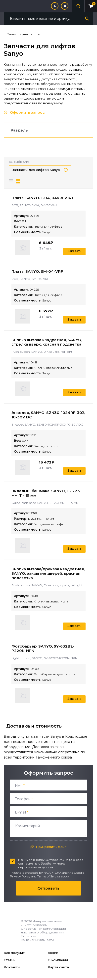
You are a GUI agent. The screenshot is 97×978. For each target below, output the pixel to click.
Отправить (48, 888)
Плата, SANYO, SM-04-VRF (37, 271)
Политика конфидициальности (37, 938)
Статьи (9, 960)
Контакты (12, 967)
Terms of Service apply (53, 876)
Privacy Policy (20, 876)
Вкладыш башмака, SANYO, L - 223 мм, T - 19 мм (45, 493)
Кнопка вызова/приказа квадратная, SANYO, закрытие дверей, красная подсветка (48, 573)
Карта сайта (58, 967)
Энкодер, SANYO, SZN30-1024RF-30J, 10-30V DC (48, 414)
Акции (53, 953)
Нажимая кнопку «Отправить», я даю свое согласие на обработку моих (51, 863)
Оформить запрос (27, 112)
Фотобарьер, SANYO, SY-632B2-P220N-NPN (42, 648)
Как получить (15, 953)
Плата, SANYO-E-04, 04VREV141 (42, 197)
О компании (58, 960)
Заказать (74, 251)
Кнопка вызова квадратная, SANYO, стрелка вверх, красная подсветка (46, 342)
